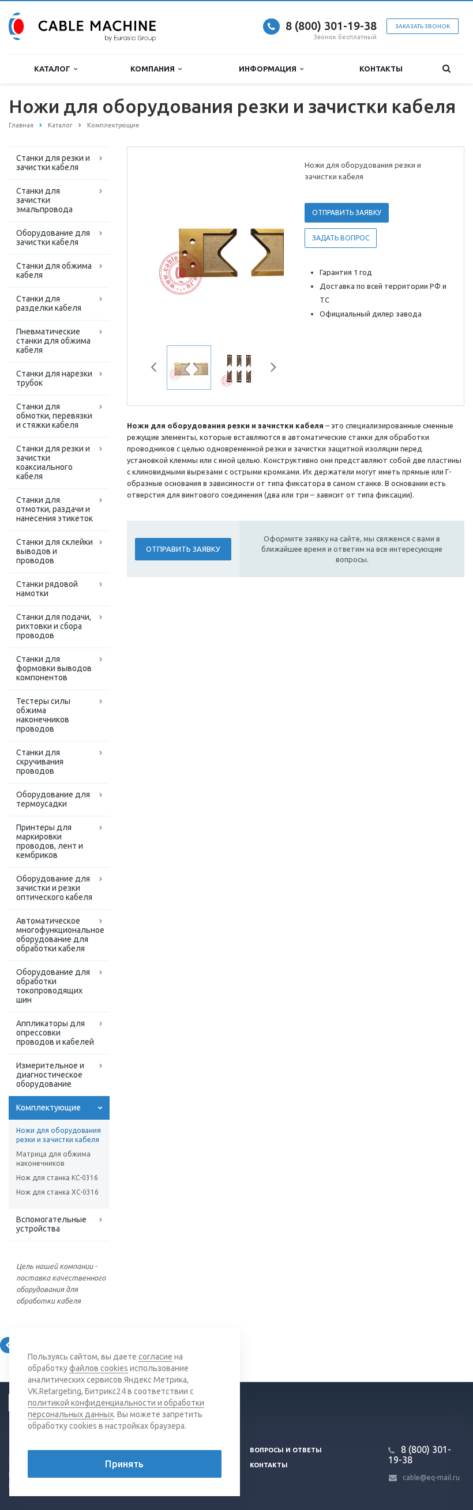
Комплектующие (48, 1107)
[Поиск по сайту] (446, 69)
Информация (269, 69)
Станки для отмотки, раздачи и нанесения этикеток (54, 509)
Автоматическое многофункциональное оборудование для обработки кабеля (60, 934)
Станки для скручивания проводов (39, 761)
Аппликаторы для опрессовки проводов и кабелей (55, 1032)
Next (267, 245)
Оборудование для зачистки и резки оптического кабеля (54, 888)
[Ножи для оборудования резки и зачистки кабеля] (234, 246)
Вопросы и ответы (286, 1450)
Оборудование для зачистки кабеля (53, 237)
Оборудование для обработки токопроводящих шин (53, 985)
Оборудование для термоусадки (53, 799)
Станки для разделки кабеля (48, 303)
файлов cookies (98, 1368)
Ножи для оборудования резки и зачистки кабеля (58, 1135)
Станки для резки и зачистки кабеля (53, 162)
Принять (124, 1464)
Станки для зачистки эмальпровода (44, 200)
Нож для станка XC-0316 (57, 1192)
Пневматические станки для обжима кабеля (53, 341)
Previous (160, 245)
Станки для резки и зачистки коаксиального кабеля (53, 462)
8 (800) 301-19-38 (331, 25)
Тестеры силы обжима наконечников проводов (43, 714)
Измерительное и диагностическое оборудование (50, 1075)
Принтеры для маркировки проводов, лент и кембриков (49, 841)
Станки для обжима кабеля (54, 270)
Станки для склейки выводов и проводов (54, 551)
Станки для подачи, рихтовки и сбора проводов (53, 626)
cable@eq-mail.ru (431, 1477)
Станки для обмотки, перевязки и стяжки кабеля (54, 416)
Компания (154, 69)
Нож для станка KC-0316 (57, 1177)
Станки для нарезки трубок (54, 378)
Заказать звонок (422, 26)
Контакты (381, 69)
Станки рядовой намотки (47, 588)
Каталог (54, 69)
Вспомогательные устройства (51, 1224)
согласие (155, 1356)
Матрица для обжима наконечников (53, 1158)
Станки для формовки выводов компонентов (54, 668)
